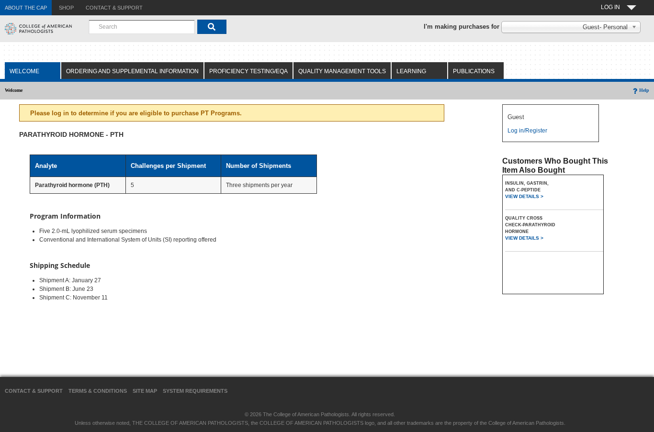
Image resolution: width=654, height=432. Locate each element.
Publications (474, 71)
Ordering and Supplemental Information (132, 71)
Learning (411, 71)
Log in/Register (527, 130)
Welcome (24, 71)
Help (644, 90)
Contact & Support (34, 391)
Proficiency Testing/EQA (248, 71)
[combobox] (142, 27)
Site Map (145, 391)
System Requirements (195, 391)
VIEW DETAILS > (524, 196)
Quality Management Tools (342, 71)
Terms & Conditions (97, 391)
